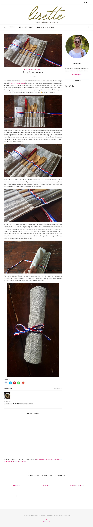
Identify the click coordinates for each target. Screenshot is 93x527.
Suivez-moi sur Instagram (18, 499)
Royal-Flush (67, 515)
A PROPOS (16, 485)
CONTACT (46, 485)
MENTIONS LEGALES (76, 485)
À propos (40, 27)
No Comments (58, 388)
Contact (50, 27)
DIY (20, 27)
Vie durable (29, 27)
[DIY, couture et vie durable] (46, 15)
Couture (12, 27)
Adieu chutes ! (29, 69)
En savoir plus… (77, 74)
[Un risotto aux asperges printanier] (7, 395)
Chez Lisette (8, 388)
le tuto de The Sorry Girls (17, 83)
